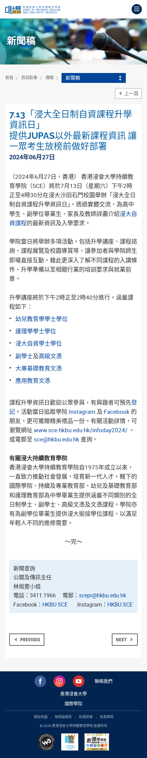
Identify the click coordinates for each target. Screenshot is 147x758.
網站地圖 (41, 716)
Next (122, 639)
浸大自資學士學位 (38, 343)
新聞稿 (73, 77)
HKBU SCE (55, 604)
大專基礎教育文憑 (38, 368)
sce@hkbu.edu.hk (56, 439)
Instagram (82, 412)
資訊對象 (29, 77)
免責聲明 (106, 716)
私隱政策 (86, 716)
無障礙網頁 (63, 716)
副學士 (24, 356)
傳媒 (49, 77)
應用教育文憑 (32, 380)
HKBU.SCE (120, 604)
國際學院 (73, 703)
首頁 (9, 77)
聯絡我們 (103, 681)
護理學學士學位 (35, 331)
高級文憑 (50, 356)
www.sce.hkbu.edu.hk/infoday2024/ (81, 430)
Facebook (117, 412)
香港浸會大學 (73, 693)
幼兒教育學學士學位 (41, 319)
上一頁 (130, 93)
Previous (29, 639)
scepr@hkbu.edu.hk (102, 595)
